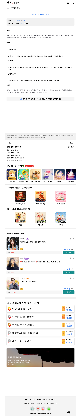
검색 (72, 2)
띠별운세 (39, 399)
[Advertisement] (40, 116)
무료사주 (34, 399)
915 (73, 258)
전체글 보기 (71, 147)
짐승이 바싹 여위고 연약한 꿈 (14, 160)
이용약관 (32, 403)
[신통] (9, 2)
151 (73, 278)
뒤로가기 (8, 8)
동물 (23, 20)
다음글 (71, 143)
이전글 (9, 143)
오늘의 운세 (28, 399)
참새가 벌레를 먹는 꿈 (12, 150)
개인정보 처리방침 (40, 403)
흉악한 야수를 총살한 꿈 (13, 155)
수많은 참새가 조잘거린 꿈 (14, 153)
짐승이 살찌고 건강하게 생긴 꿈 (15, 158)
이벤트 (67, 2)
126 (73, 238)
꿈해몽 (18, 20)
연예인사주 (53, 399)
